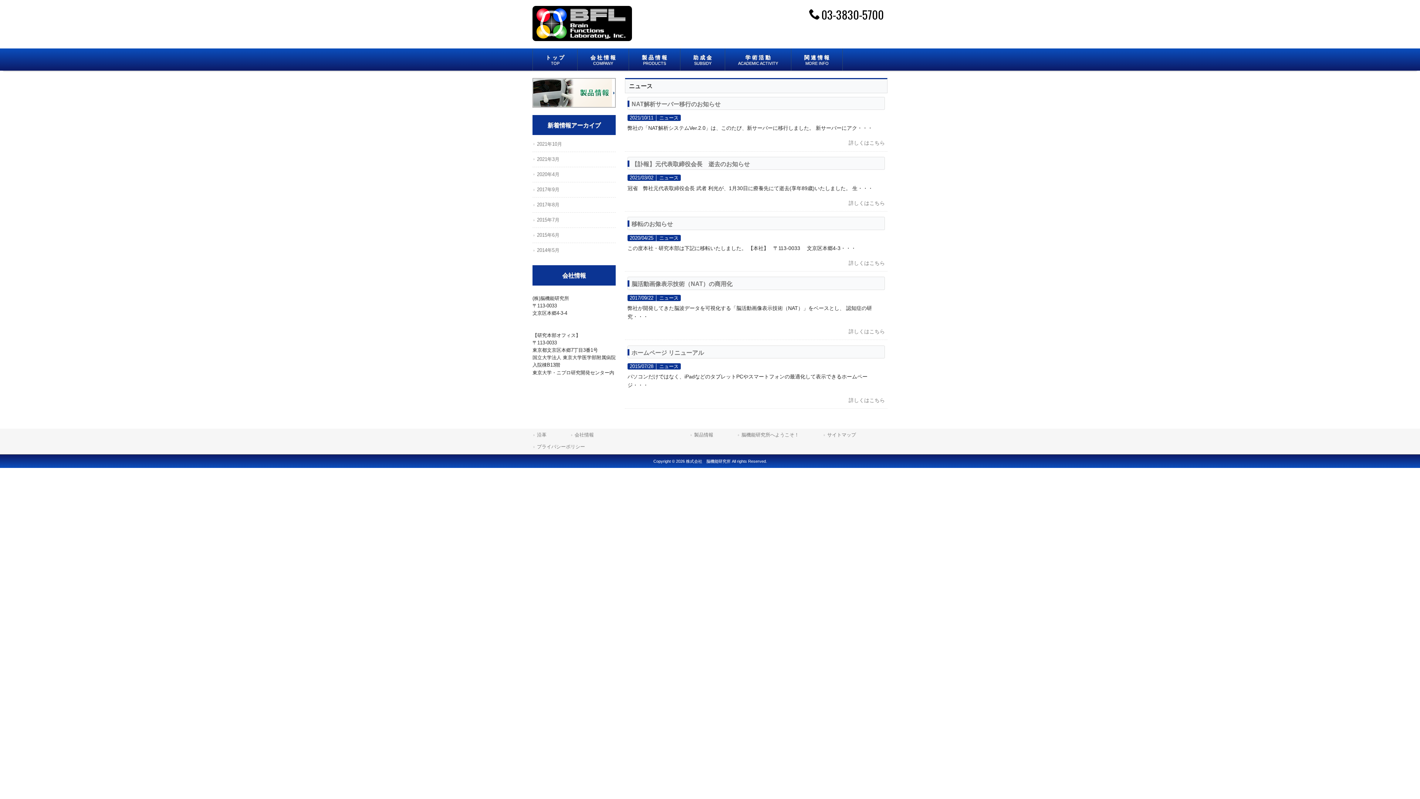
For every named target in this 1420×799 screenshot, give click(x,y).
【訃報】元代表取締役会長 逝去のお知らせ (691, 164)
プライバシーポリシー (561, 446)
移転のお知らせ (652, 223)
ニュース (669, 118)
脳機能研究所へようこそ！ (770, 435)
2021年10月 (549, 144)
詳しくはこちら (867, 143)
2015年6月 (548, 235)
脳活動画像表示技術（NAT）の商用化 (682, 283)
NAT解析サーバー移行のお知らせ (676, 104)
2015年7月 (548, 220)
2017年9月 (548, 189)
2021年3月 (548, 159)
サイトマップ (841, 435)
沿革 (542, 435)
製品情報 (703, 435)
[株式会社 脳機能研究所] (582, 38)
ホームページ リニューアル (668, 352)
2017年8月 (548, 205)
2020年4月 (548, 174)
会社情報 (620, 435)
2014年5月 (548, 250)
